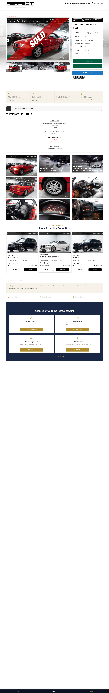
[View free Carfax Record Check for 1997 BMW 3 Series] (79, 77)
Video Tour (54, 691)
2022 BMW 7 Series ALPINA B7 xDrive (49, 256)
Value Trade (98, 19)
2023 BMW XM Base (76, 256)
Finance (91, 691)
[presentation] (7, 67)
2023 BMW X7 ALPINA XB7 (13, 256)
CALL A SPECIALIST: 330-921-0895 (87, 65)
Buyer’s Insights (88, 297)
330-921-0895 (34, 265)
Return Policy (23, 297)
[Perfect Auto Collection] (20, 5)
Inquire (15, 269)
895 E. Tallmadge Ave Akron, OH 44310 (78, 3)
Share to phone (13, 265)
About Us (99, 7)
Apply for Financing (31, 329)
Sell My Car (47, 7)
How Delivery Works (55, 297)
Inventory (38, 7)
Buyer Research (75, 7)
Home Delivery (78, 19)
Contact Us (31, 349)
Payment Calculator (89, 19)
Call (18, 691)
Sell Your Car (77, 349)
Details (30, 269)
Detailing (91, 7)
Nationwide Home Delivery (60, 7)
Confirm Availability (87, 61)
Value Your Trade (77, 329)
